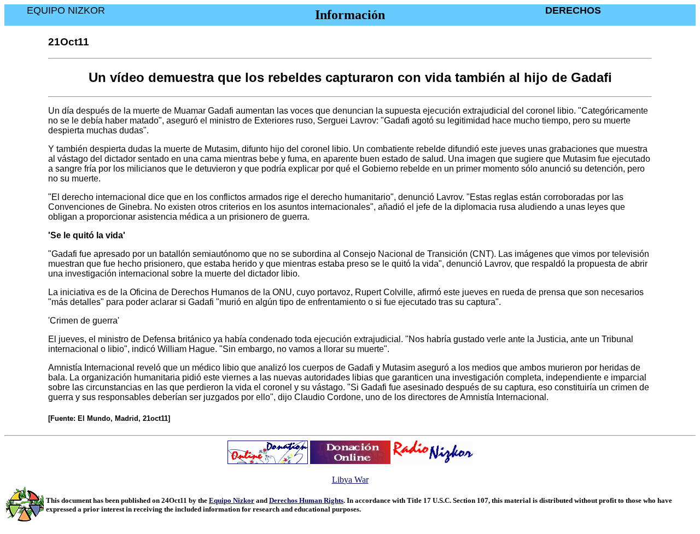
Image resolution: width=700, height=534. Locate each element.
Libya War (350, 479)
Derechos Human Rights (306, 500)
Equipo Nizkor (231, 500)
